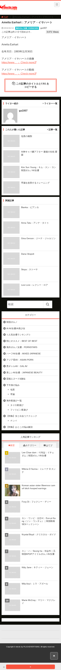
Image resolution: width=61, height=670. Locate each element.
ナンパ (13, 420)
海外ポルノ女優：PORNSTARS (27, 28)
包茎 (12, 389)
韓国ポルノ (11, 322)
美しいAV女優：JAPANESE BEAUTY (24, 372)
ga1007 (43, 28)
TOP (6, 17)
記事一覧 (53, 129)
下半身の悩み (13, 385)
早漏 (12, 394)
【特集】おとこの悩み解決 (19, 427)
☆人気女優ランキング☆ (18, 334)
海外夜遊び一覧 (14, 400)
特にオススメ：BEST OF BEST (21, 341)
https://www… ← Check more (18, 62)
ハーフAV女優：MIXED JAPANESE (23, 353)
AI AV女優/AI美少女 (15, 328)
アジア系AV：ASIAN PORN (19, 360)
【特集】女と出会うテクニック (21, 416)
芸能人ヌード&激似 (15, 378)
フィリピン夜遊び (19, 410)
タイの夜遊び (16, 405)
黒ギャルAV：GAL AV (16, 366)
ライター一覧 (50, 103)
